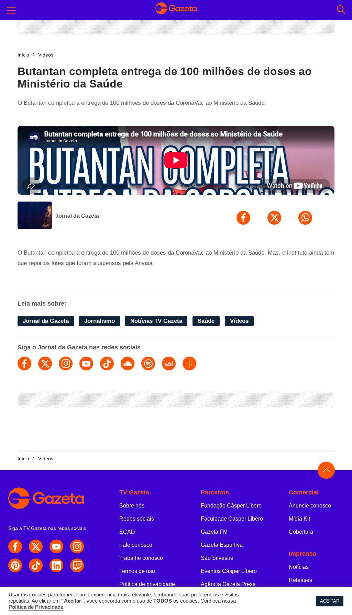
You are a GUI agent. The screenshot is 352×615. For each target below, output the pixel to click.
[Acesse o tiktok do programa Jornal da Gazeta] (107, 363)
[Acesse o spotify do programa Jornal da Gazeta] (148, 363)
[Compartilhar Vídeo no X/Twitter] (274, 218)
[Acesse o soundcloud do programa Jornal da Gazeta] (127, 363)
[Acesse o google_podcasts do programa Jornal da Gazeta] (189, 363)
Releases (300, 580)
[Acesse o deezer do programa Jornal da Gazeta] (169, 363)
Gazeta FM (214, 532)
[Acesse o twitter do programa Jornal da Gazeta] (45, 363)
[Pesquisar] (341, 10)
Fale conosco (135, 545)
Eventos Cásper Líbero (229, 571)
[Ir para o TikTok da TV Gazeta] (36, 565)
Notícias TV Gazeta (156, 321)
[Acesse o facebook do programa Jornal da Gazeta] (24, 363)
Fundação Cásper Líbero (231, 506)
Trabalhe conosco (141, 558)
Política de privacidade (147, 584)
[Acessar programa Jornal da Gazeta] (35, 216)
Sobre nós (131, 506)
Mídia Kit (299, 519)
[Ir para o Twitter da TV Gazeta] (36, 546)
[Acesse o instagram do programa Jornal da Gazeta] (66, 363)
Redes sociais (136, 519)
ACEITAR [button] (329, 601)
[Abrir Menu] (11, 10)
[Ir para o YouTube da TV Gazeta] (56, 546)
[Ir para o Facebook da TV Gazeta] (15, 546)
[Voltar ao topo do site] (326, 470)
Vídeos (239, 321)
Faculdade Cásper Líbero (232, 519)
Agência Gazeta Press (228, 584)
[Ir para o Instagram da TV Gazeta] (77, 546)
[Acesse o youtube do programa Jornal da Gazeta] (86, 363)
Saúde (206, 321)
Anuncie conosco (310, 506)
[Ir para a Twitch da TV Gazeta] (77, 565)
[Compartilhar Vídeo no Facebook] (243, 218)
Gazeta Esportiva (222, 545)
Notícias (299, 567)
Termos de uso (137, 571)
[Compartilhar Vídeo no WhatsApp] (305, 218)
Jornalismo (99, 321)
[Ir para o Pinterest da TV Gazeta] (15, 565)
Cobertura (301, 532)
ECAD (127, 532)
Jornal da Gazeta (77, 216)
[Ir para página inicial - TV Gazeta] (176, 10)
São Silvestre (217, 558)
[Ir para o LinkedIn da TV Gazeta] (56, 565)
